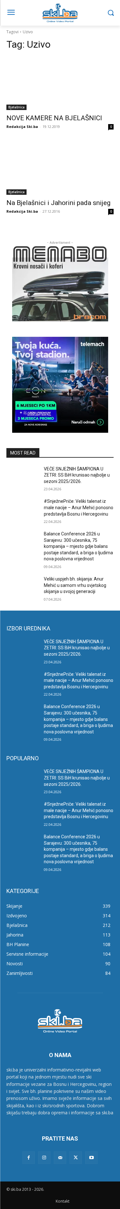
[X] (75, 1157)
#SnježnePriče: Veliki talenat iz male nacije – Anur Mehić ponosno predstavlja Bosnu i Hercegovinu (78, 507)
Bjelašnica (16, 107)
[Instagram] (44, 1157)
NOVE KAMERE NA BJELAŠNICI (54, 118)
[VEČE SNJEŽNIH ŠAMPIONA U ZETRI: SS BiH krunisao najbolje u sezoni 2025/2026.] (22, 477)
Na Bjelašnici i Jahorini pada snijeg (58, 203)
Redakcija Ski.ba (22, 126)
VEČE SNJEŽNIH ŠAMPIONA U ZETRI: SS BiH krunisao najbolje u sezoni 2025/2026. (77, 475)
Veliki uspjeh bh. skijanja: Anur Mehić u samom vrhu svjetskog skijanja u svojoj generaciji (75, 585)
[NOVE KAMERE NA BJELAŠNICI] (60, 83)
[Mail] (60, 1157)
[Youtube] (91, 1157)
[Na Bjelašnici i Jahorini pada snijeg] (60, 168)
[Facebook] (28, 1157)
